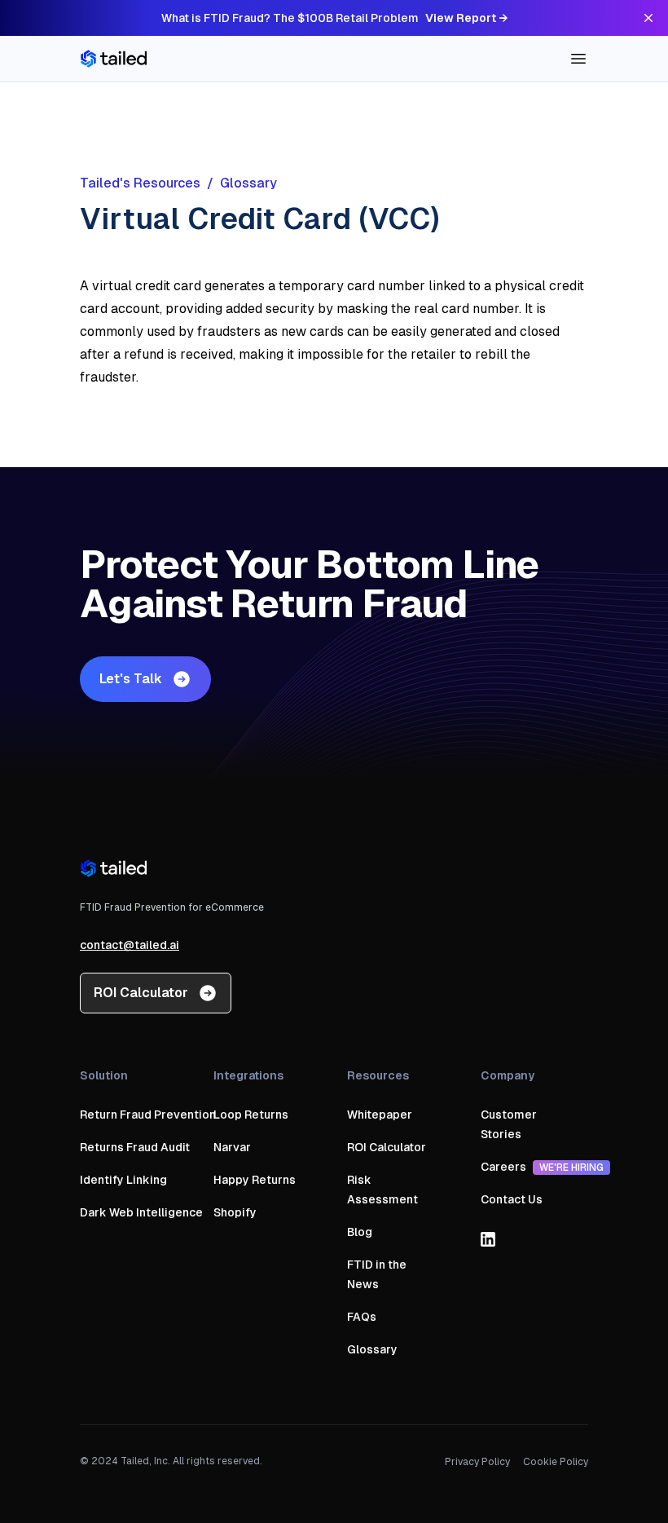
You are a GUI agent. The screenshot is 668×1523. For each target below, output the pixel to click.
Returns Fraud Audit (135, 1147)
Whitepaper (379, 1114)
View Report (466, 17)
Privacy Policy (477, 1462)
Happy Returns (254, 1179)
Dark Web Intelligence (141, 1212)
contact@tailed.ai (129, 944)
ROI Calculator (141, 992)
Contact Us (512, 1199)
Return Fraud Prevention (148, 1114)
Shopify (235, 1212)
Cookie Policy (555, 1462)
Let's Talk (130, 678)
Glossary (372, 1349)
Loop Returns (250, 1114)
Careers (542, 1166)
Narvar (232, 1147)
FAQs (361, 1316)
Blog (359, 1231)
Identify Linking (123, 1179)
